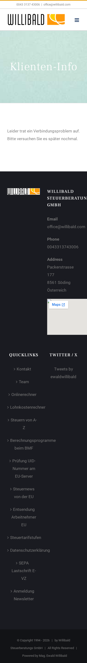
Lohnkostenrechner (23, 407)
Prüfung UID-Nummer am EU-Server (24, 468)
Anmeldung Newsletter (24, 595)
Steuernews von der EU (24, 493)
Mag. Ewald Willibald (53, 655)
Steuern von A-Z (24, 424)
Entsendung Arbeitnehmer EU (23, 517)
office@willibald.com (57, 4)
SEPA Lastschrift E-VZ (24, 571)
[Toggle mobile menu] (77, 20)
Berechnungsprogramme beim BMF (23, 444)
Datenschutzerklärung (23, 550)
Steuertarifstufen (23, 537)
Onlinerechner (23, 394)
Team (24, 381)
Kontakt (24, 369)
